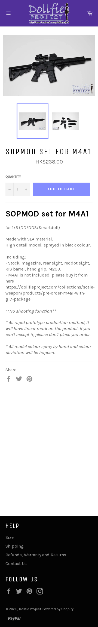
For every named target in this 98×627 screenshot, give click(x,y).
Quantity (13, 177)
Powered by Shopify (58, 609)
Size (9, 537)
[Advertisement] (49, 443)
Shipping (14, 546)
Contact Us (16, 563)
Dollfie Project (30, 609)
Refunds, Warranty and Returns (35, 554)
